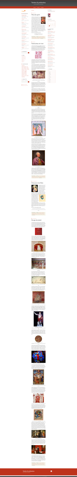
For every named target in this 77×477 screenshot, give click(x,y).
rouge (37, 214)
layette (34, 146)
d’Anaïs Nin (39, 170)
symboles (41, 214)
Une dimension (24, 26)
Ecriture (23, 75)
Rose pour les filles (37, 183)
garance (41, 306)
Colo (48, 65)
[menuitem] (34, 7)
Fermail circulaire (33, 343)
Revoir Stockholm (24, 33)
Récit (25, 75)
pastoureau (40, 176)
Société (36, 176)
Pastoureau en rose (37, 43)
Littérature (42, 36)
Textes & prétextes (38, 3)
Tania (48, 47)
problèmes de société (33, 69)
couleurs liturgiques (33, 110)
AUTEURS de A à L (24, 56)
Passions (32, 176)
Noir (37, 224)
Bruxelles (50, 74)
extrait (38, 38)
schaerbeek (23, 76)
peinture (23, 69)
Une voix (23, 19)
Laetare (44, 110)
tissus (32, 38)
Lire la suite (53, 11)
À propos (42, 7)
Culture (40, 36)
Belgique (50, 73)
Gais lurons (23, 40)
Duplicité (23, 47)
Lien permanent (33, 36)
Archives (38, 7)
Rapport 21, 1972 (52, 47)
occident (34, 214)
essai (43, 463)
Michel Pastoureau (39, 46)
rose (41, 176)
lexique (35, 38)
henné (41, 307)
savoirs (39, 214)
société (28, 69)
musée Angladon (37, 34)
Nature (49, 78)
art (27, 66)
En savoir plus (45, 476)
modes (33, 38)
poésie (27, 75)
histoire (23, 71)
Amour (25, 69)
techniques (43, 214)
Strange (23, 22)
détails (40, 438)
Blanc (40, 45)
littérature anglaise (24, 66)
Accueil (34, 7)
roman (25, 74)
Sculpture (23, 70)
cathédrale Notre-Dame (39, 363)
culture (25, 71)
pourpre (37, 307)
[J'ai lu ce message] (76, 476)
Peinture (34, 176)
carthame (39, 307)
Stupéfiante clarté (24, 15)
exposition (23, 65)
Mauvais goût (35, 15)
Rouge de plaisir (36, 220)
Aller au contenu (2, 0)
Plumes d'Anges (50, 35)
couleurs (40, 463)
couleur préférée (43, 238)
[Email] (51, 471)
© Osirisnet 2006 (38, 270)
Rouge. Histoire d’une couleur (38, 207)
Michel (48, 54)
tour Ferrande (43, 403)
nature (25, 70)
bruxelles (23, 74)
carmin (33, 307)
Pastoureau (35, 171)
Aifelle (48, 31)
